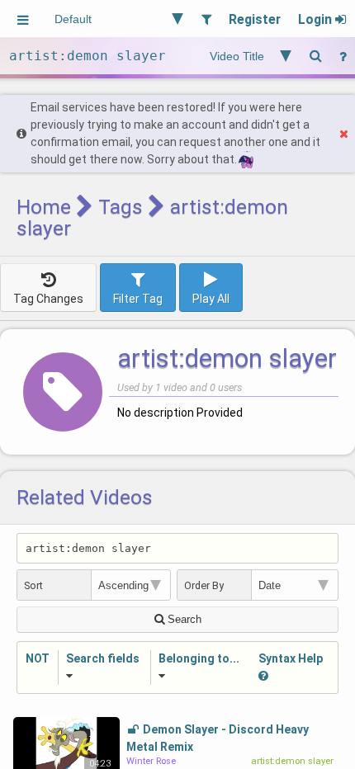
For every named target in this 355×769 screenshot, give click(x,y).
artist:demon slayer (227, 358)
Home (44, 207)
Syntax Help (290, 658)
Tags (120, 207)
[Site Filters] (206, 18)
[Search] (315, 55)
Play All (211, 298)
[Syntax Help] (342, 55)
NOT (38, 658)
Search (182, 619)
